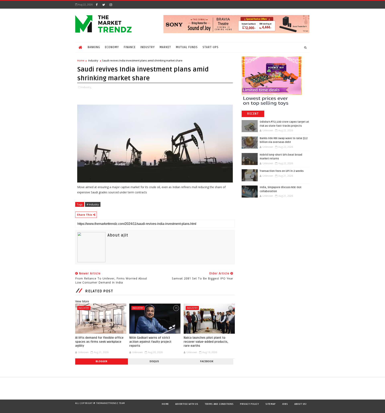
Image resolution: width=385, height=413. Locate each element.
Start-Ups (211, 47)
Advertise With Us (186, 404)
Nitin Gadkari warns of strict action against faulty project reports (150, 342)
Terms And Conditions (219, 404)
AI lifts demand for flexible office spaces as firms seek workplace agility (99, 342)
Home (80, 60)
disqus (154, 361)
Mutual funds (187, 47)
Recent (253, 113)
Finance (130, 47)
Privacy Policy (249, 404)
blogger (101, 361)
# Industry (93, 204)
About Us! (300, 404)
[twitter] (104, 5)
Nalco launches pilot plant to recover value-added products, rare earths (206, 342)
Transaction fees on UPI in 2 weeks (282, 171)
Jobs (285, 404)
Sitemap (270, 404)
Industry (147, 47)
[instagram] (111, 5)
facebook (206, 361)
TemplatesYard (79, 408)
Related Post (99, 291)
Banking (94, 47)
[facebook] (97, 5)
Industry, (86, 87)
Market (165, 47)
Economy (112, 47)
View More (82, 301)
